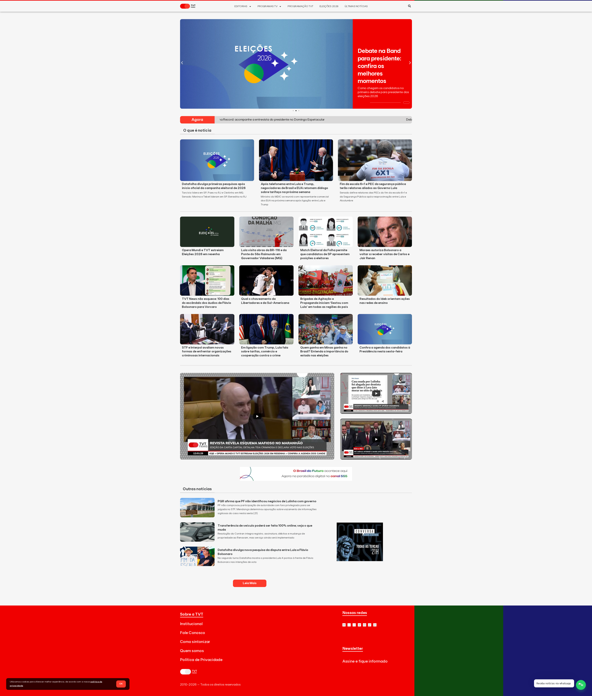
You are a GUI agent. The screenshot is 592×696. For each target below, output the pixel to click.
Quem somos (192, 651)
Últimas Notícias (356, 6)
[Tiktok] (369, 624)
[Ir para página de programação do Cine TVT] (296, 479)
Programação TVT (300, 6)
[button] (409, 5)
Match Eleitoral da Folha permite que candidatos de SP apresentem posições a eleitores (324, 254)
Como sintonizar (195, 642)
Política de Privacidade (201, 660)
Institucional (191, 624)
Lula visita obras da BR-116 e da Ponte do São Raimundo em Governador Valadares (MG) (264, 254)
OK (121, 684)
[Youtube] (344, 624)
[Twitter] (359, 624)
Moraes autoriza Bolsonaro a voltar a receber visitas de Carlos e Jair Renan (384, 254)
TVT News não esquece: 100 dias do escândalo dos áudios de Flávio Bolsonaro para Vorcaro (206, 302)
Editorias (240, 6)
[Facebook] (364, 624)
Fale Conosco (192, 633)
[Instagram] (354, 624)
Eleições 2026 (329, 6)
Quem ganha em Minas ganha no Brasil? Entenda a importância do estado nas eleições (324, 351)
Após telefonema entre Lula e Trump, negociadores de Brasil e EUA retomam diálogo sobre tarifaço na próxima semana (294, 188)
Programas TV (268, 6)
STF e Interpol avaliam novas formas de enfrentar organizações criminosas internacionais (206, 351)
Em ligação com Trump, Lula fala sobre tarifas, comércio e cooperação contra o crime (264, 351)
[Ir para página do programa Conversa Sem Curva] (360, 560)
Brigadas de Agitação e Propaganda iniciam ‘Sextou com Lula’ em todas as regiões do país (324, 302)
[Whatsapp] (349, 624)
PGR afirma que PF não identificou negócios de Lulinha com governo (267, 501)
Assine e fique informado (365, 661)
